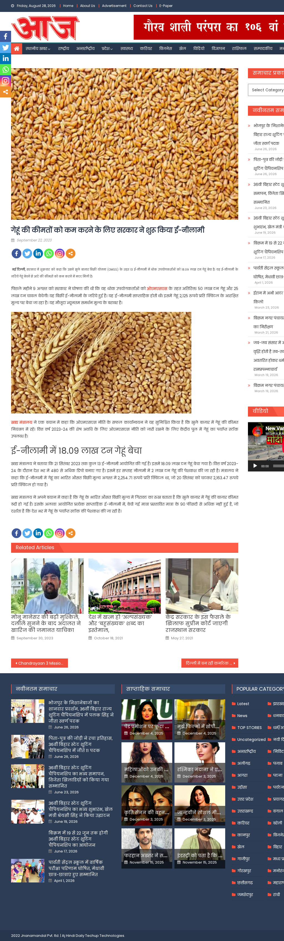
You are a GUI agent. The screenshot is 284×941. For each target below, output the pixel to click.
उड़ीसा (242, 787)
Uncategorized (251, 739)
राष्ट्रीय (63, 48)
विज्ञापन (218, 48)
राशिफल (239, 48)
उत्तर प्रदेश (245, 799)
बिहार (277, 847)
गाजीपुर (243, 859)
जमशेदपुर (245, 894)
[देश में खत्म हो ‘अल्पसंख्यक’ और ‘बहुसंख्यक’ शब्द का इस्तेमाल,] (124, 586)
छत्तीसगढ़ (245, 883)
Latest (243, 704)
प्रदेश (106, 48)
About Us (87, 5)
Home (68, 5)
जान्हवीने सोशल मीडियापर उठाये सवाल (217, 812)
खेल (182, 48)
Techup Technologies (104, 935)
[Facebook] (16, 253)
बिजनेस (165, 48)
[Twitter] (27, 253)
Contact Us (143, 5)
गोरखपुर (244, 871)
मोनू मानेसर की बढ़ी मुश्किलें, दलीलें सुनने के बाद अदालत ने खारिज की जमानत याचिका (46, 623)
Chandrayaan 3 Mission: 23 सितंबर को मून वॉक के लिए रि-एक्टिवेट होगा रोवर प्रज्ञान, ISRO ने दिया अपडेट (43, 663)
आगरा (242, 775)
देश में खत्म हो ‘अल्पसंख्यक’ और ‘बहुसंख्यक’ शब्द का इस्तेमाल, (120, 623)
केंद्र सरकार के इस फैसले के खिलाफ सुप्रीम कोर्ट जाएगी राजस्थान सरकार (198, 623)
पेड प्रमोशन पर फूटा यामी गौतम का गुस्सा (166, 726)
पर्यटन (278, 787)
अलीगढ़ (243, 763)
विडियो (198, 48)
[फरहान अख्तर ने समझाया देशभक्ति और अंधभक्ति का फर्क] (146, 845)
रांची (276, 894)
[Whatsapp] (49, 253)
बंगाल (278, 811)
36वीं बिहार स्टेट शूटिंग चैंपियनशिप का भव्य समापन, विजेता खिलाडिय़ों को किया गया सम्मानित (79, 777)
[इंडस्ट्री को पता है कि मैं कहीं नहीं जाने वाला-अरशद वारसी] (199, 844)
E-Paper (166, 5)
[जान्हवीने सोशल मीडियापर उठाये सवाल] (199, 803)
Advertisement (114, 5)
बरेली (277, 823)
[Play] (255, 466)
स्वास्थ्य (127, 48)
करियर (146, 48)
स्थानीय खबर (36, 48)
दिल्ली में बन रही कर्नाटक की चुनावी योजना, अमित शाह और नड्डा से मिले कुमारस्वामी (212, 663)
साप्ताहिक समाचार (148, 688)
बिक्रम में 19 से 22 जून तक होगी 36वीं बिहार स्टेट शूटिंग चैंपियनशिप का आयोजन (78, 839)
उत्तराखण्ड (245, 811)
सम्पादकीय (263, 48)
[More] (70, 253)
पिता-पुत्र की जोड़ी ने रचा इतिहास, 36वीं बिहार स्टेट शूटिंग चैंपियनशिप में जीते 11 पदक (81, 744)
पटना (277, 775)
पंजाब (277, 763)
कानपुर (243, 835)
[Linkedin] (38, 253)
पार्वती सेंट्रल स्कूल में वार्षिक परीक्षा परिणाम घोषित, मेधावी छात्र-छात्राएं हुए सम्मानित (76, 868)
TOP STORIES (249, 727)
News (242, 715)
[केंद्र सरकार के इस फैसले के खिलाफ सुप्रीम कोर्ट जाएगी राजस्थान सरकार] (202, 586)
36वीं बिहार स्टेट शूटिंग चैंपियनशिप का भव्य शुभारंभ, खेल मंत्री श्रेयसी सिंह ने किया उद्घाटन (81, 809)
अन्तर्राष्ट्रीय (85, 48)
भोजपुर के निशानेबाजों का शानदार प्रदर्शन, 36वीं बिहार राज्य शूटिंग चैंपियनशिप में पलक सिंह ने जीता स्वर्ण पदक (81, 712)
